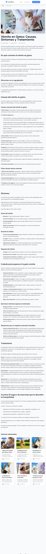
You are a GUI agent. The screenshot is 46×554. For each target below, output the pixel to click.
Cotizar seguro (36, 2)
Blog (21, 2)
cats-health (8, 5)
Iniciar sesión (27, 2)
